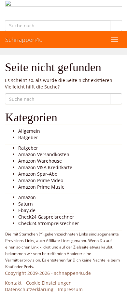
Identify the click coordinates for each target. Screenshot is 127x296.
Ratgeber (28, 137)
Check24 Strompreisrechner (48, 223)
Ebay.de (26, 210)
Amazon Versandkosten (43, 154)
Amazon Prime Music (41, 187)
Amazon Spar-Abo (37, 174)
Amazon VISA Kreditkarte (45, 167)
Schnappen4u (24, 40)
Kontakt (13, 283)
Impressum (70, 289)
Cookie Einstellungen (49, 283)
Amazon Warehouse (40, 161)
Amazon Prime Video (40, 180)
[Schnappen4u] (63, 10)
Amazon (27, 197)
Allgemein (29, 131)
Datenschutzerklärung (29, 289)
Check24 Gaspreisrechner (46, 217)
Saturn (25, 204)
